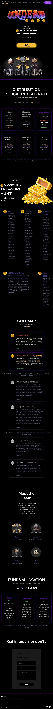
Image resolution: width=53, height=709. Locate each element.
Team (30, 2)
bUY (48, 2)
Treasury (19, 2)
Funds (34, 2)
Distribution (13, 2)
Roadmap (25, 2)
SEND (26, 684)
